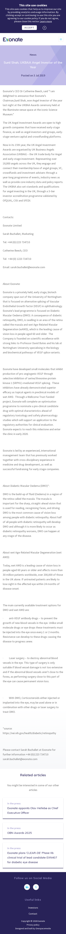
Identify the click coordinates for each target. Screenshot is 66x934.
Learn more (46, 21)
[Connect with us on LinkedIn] (27, 887)
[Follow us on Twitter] (36, 887)
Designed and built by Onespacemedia (33, 928)
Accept (29, 27)
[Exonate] (13, 39)
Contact (33, 913)
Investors (33, 907)
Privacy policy (33, 924)
